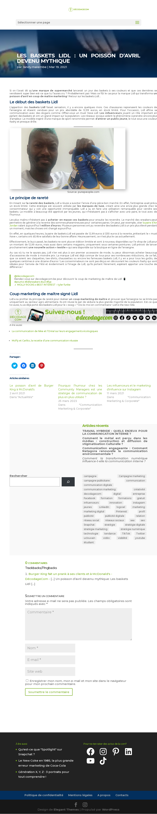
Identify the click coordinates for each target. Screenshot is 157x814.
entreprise (139, 493)
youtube (140, 538)
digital (117, 493)
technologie (91, 533)
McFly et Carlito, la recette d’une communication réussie (45, 340)
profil (142, 511)
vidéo (106, 538)
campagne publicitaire (97, 480)
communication (135, 480)
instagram (139, 502)
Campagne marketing (132, 476)
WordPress (110, 809)
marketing (138, 507)
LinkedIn (104, 507)
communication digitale (98, 485)
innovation (116, 502)
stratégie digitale (135, 524)
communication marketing (100, 489)
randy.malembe (35, 67)
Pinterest (121, 511)
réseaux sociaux (114, 520)
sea (132, 520)
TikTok (126, 533)
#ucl (43, 281)
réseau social (91, 520)
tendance (110, 533)
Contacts (121, 795)
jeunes (88, 507)
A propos (103, 795)
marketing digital (94, 511)
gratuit (141, 498)
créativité (139, 489)
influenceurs (91, 502)
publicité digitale (114, 515)
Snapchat (89, 524)
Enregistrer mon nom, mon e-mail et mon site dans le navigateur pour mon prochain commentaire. (75, 682)
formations (125, 498)
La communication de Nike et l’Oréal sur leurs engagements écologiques (55, 331)
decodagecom (92, 493)
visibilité (122, 538)
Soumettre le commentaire (48, 692)
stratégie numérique (133, 529)
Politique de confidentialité (44, 795)
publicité (89, 515)
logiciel (121, 507)
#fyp (48, 281)
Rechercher (18, 476)
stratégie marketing (95, 529)
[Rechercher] (68, 481)
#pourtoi (19, 281)
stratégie (110, 524)
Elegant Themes (66, 809)
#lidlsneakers (32, 281)
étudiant (89, 542)
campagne (90, 476)
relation (140, 515)
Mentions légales (80, 795)
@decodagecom (24, 276)
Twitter (140, 533)
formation (107, 498)
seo (143, 520)
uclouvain (89, 538)
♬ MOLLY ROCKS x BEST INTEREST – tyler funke (42, 284)
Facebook (89, 498)
